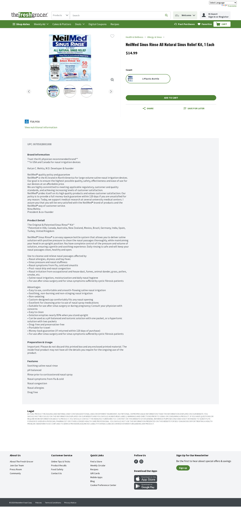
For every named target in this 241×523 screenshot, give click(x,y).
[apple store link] (145, 481)
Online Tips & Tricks (60, 461)
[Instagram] (141, 462)
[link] (184, 24)
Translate (232, 5)
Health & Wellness (134, 37)
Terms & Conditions (53, 502)
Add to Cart (171, 97)
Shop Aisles (23, 24)
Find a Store (96, 461)
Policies (38, 502)
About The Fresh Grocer (21, 461)
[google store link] (145, 488)
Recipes (114, 24)
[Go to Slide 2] (70, 91)
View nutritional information (41, 127)
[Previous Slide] (29, 90)
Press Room (16, 469)
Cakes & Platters (61, 24)
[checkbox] (112, 36)
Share (150, 108)
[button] (194, 14)
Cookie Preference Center (103, 485)
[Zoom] (112, 79)
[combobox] (60, 15)
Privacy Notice (70, 502)
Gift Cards (95, 473)
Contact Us (56, 473)
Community (15, 473)
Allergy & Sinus (154, 37)
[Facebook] (136, 462)
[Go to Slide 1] (53, 91)
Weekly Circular (97, 465)
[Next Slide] (111, 90)
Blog (92, 481)
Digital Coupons (98, 24)
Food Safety (57, 469)
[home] (30, 15)
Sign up (183, 467)
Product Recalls (59, 465)
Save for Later (196, 108)
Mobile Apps (96, 477)
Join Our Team (17, 465)
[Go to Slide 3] (86, 91)
